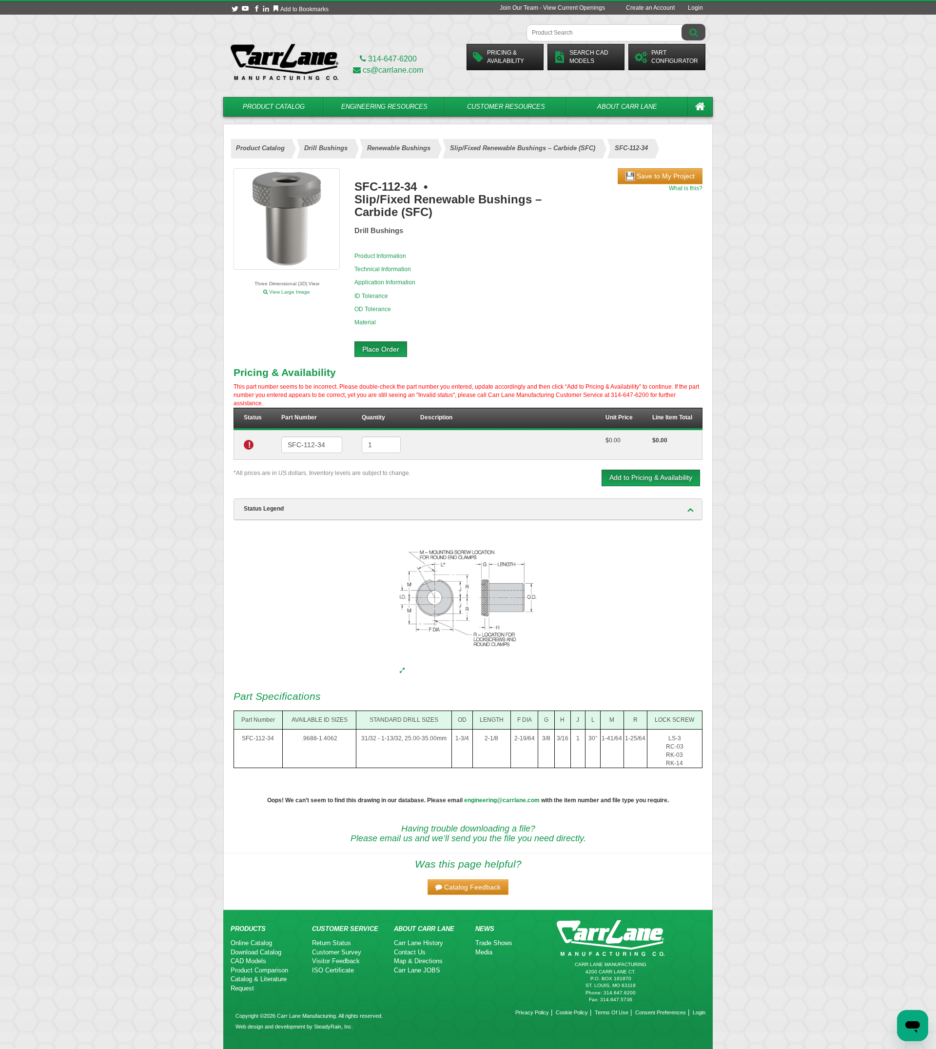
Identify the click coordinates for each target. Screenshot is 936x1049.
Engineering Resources (384, 106)
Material (365, 322)
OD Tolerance (372, 309)
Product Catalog (274, 106)
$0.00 (613, 440)
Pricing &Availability (505, 56)
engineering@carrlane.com (502, 800)
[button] (468, 887)
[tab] (468, 509)
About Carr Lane (627, 106)
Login (695, 7)
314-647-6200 (391, 59)
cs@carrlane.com (393, 70)
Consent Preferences (660, 1012)
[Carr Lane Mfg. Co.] (284, 61)
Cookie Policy (572, 1012)
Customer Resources (506, 106)
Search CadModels (588, 56)
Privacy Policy (532, 1012)
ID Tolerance (371, 296)
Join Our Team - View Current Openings (552, 7)
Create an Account (650, 7)
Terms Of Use (611, 1012)
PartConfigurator (674, 56)
